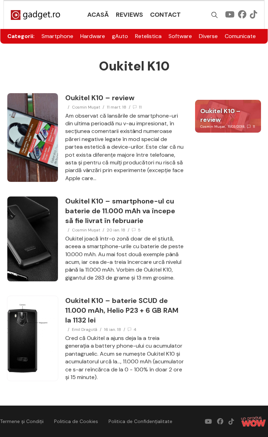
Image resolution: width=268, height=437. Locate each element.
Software (180, 36)
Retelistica (148, 36)
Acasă (98, 14)
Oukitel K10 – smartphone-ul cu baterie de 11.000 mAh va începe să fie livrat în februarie (120, 211)
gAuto (120, 36)
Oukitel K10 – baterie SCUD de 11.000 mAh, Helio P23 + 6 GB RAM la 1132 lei (121, 310)
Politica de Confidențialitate (140, 421)
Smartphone (57, 36)
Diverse (208, 36)
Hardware (92, 36)
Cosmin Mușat (86, 107)
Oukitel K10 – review (99, 97)
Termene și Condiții (22, 421)
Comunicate (240, 36)
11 (140, 107)
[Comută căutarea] (214, 15)
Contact (165, 14)
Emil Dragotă (84, 329)
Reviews (129, 14)
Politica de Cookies (76, 421)
